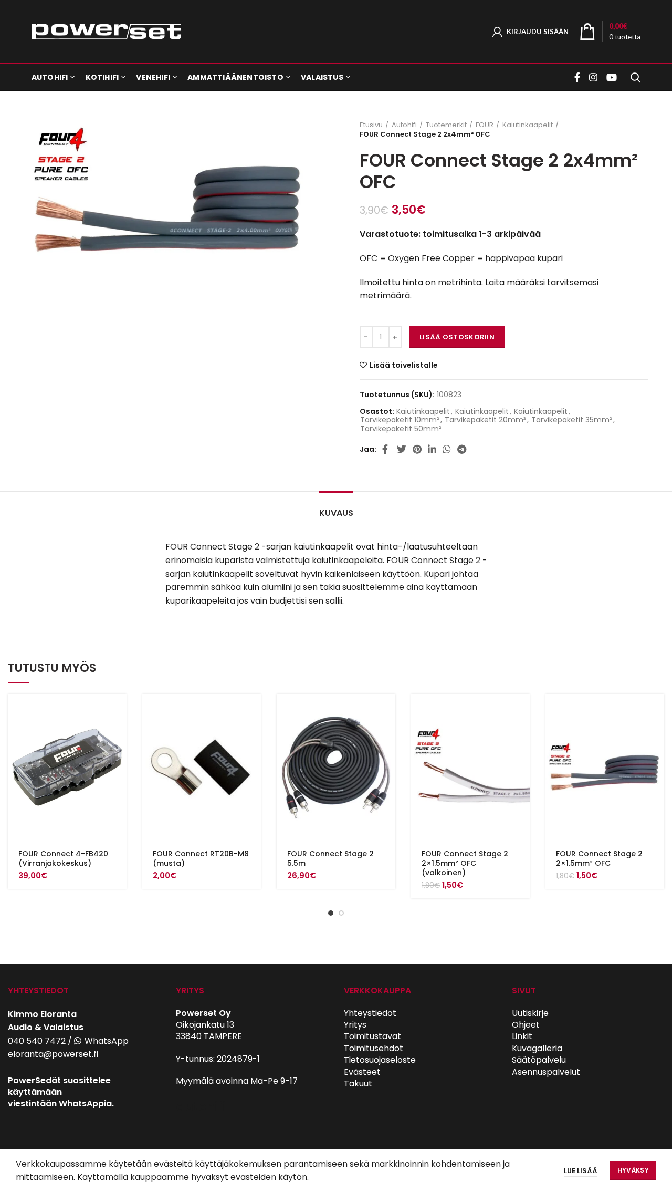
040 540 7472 (37, 1041)
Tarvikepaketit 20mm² (485, 420)
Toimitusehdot (373, 1048)
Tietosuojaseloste (380, 1060)
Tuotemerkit (446, 125)
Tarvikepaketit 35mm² (571, 420)
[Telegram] (461, 449)
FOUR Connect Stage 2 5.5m (330, 858)
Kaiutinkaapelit (527, 125)
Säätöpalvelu (539, 1060)
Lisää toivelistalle (404, 365)
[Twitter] (402, 449)
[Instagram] (593, 77)
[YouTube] (611, 77)
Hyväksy (633, 1170)
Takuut (358, 1083)
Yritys (355, 1025)
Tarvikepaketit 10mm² (399, 420)
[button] (119, 711)
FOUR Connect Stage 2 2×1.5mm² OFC (599, 858)
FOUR (485, 125)
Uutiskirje (530, 1013)
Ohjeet (526, 1025)
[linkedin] (432, 449)
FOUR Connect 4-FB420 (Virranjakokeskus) (63, 858)
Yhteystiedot (370, 1013)
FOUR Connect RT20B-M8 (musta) (201, 858)
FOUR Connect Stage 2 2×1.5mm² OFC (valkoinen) (465, 863)
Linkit (522, 1036)
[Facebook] (578, 77)
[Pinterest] (417, 449)
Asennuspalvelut (546, 1072)
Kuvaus (336, 513)
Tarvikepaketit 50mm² (401, 428)
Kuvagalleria (537, 1048)
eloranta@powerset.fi (53, 1054)
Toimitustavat (372, 1036)
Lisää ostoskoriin (457, 337)
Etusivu (371, 125)
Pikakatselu (119, 735)
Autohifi (404, 125)
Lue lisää (580, 1171)
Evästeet (362, 1072)
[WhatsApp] (446, 449)
